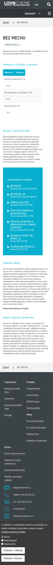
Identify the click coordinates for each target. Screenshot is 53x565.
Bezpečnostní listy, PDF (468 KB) (23, 195)
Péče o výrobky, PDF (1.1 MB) (22, 213)
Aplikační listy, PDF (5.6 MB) (21, 203)
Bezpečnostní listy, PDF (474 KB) (23, 187)
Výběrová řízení (32, 434)
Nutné (7, 536)
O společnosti (10, 382)
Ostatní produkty (33, 408)
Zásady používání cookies (13, 531)
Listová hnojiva (32, 395)
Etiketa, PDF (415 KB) (22, 238)
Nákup (29, 414)
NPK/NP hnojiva (32, 401)
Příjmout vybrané (13, 550)
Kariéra (7, 447)
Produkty (30, 382)
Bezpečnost (9, 398)
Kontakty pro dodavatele (36, 440)
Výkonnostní (10, 544)
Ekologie (8, 415)
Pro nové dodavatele (35, 421)
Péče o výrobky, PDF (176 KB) (23, 225)
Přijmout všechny (13, 558)
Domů (6, 22)
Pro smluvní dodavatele (36, 427)
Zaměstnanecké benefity (14, 470)
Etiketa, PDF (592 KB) (22, 248)
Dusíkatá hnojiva (33, 388)
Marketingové (10, 540)
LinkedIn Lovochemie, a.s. (23, 516)
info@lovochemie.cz (22, 487)
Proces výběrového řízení (14, 453)
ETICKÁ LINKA (19, 509)
